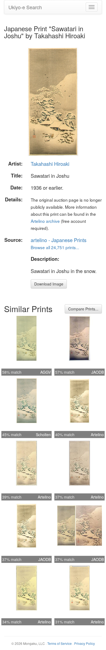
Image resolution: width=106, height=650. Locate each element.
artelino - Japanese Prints (58, 239)
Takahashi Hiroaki (50, 163)
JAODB (97, 372)
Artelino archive (45, 221)
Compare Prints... (83, 309)
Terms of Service (59, 643)
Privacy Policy (84, 643)
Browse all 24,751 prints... (55, 247)
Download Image (48, 284)
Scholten (43, 434)
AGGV (45, 372)
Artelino (97, 434)
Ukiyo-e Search (25, 7)
